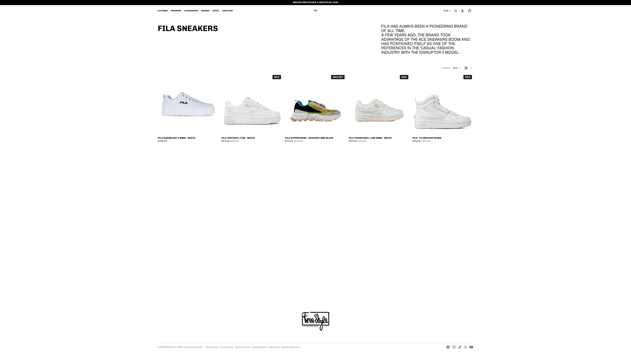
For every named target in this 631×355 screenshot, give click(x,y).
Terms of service (242, 347)
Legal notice (274, 347)
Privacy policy (226, 347)
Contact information (290, 347)
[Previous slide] (163, 104)
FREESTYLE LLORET (174, 347)
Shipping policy (259, 347)
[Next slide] (214, 104)
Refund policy (212, 347)
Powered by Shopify (193, 347)
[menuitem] (163, 10)
